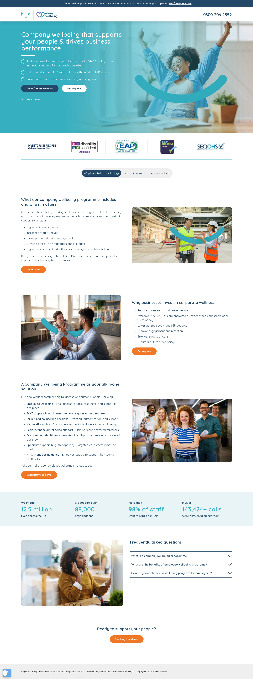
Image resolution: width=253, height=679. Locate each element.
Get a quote (74, 88)
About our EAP (160, 173)
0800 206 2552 (217, 14)
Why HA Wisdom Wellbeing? (101, 173)
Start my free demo (126, 639)
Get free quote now (180, 3)
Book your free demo (39, 474)
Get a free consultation (40, 88)
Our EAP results (135, 173)
